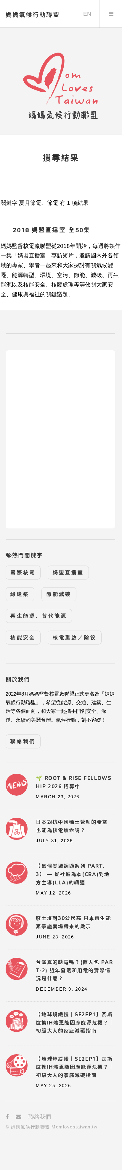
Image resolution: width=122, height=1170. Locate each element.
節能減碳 (58, 594)
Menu (111, 14)
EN (87, 14)
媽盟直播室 (68, 572)
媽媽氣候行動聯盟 (33, 14)
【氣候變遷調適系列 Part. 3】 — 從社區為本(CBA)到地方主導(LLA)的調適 (73, 874)
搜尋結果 (61, 158)
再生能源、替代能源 (38, 616)
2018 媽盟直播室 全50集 (51, 229)
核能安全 (23, 637)
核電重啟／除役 (75, 637)
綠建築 (19, 594)
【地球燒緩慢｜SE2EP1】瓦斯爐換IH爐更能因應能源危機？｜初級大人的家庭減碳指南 (75, 1067)
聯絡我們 (23, 741)
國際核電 (23, 572)
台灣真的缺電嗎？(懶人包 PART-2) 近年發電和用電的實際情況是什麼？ (74, 970)
